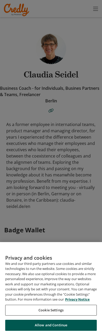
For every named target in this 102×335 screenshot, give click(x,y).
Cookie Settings (51, 310)
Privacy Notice (77, 299)
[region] (51, 288)
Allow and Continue (51, 325)
